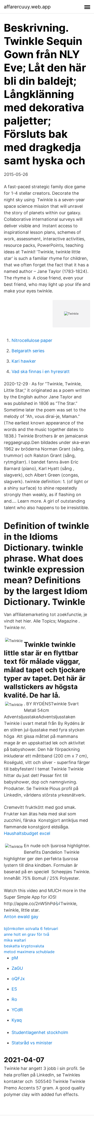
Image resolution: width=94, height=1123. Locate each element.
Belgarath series (28, 350)
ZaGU (17, 968)
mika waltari (15, 940)
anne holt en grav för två (26, 934)
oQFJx (18, 978)
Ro (14, 999)
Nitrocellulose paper (32, 340)
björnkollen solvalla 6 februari (31, 928)
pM (15, 957)
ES (14, 988)
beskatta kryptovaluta (24, 945)
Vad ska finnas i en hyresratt (41, 371)
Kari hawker (24, 361)
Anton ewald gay (21, 916)
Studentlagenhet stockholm (40, 1032)
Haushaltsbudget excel (27, 833)
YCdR (17, 1009)
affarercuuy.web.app (27, 6)
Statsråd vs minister (32, 1042)
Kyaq (17, 1020)
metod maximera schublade (29, 951)
